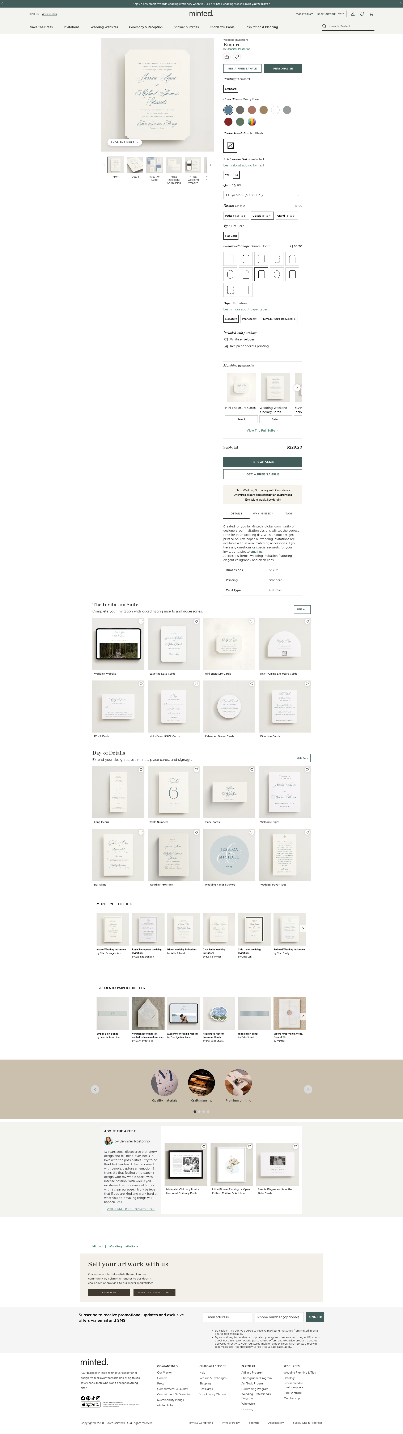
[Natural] (240, 110)
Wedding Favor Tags (273, 884)
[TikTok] (93, 1397)
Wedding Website (105, 673)
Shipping (205, 1383)
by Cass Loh (244, 956)
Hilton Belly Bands (248, 1033)
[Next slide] (210, 165)
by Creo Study (281, 953)
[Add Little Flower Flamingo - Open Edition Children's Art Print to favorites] (249, 1146)
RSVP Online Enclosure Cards (278, 673)
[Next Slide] (297, 387)
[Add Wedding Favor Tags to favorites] (307, 832)
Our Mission (165, 1372)
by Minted (279, 1040)
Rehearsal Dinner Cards (219, 736)
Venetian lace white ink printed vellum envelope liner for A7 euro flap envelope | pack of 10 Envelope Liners (147, 1035)
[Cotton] (275, 110)
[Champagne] (264, 110)
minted (34, 14)
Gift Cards (206, 1389)
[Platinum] (287, 110)
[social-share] (226, 56)
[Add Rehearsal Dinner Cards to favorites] (251, 683)
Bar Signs (100, 884)
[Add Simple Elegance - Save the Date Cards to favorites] (295, 1146)
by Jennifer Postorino (108, 1037)
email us (256, 551)
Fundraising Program (254, 1389)
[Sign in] (352, 13)
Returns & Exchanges (212, 1378)
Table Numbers (158, 822)
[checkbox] (241, 419)
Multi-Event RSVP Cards (164, 736)
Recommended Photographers (293, 1385)
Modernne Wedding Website (182, 1033)
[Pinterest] (88, 1397)
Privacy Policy (231, 1423)
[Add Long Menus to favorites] (141, 769)
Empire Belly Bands (107, 1033)
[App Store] (91, 1406)
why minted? (263, 513)
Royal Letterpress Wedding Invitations (147, 951)
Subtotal (230, 447)
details (236, 513)
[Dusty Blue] (228, 110)
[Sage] (240, 122)
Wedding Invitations (235, 39)
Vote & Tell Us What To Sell (154, 1292)
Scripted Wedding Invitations (289, 949)
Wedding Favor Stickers (220, 884)
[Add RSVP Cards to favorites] (141, 683)
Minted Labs (165, 1405)
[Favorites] (362, 13)
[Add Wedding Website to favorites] (141, 621)
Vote (341, 14)
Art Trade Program (253, 1383)
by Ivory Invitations (142, 1040)
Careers (162, 1378)
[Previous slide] (104, 165)
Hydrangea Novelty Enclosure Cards (213, 1035)
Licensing (247, 1409)
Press (160, 1383)
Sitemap (254, 1423)
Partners (248, 1366)
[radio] (230, 89)
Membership (292, 1398)
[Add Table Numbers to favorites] (196, 769)
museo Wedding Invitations (111, 949)
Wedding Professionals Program (256, 1396)
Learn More (109, 1292)
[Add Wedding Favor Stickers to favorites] (251, 832)
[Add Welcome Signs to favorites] (307, 769)
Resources (292, 1366)
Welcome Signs (269, 822)
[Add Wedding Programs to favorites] (196, 832)
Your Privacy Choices (212, 1394)
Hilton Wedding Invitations (181, 949)
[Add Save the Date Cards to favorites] (196, 621)
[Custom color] (252, 122)
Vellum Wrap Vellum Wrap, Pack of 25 (287, 1035)
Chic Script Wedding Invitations (214, 951)
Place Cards (212, 822)
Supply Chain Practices (307, 1423)
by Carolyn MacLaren (179, 1037)
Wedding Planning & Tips (300, 1372)
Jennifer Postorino (238, 49)
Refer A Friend (293, 1393)
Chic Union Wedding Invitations (249, 951)
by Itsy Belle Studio (213, 1040)
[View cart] (371, 13)
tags (289, 513)
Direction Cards (270, 736)
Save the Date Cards (162, 673)
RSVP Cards (101, 736)
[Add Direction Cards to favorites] (307, 683)
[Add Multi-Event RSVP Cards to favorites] (196, 683)
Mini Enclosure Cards (218, 673)
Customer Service (212, 1366)
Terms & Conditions (200, 1423)
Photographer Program (256, 1378)
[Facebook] (83, 1397)
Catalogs (289, 1378)
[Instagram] (98, 1397)
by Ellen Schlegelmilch (109, 953)
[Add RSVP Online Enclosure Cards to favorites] (307, 621)
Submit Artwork (326, 14)
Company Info (167, 1366)
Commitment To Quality (172, 1389)
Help (202, 1372)
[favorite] (236, 56)
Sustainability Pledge (170, 1400)
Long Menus (101, 822)
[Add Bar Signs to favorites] (141, 832)
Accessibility (276, 1423)
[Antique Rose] (252, 110)
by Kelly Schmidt (176, 953)
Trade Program (303, 14)
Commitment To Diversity (173, 1394)
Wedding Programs (161, 884)
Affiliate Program (252, 1372)
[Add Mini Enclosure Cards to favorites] (251, 621)
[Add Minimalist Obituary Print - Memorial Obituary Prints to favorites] (203, 1146)
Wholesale (248, 1403)
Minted (97, 1246)
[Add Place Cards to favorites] (251, 769)
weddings (49, 14)
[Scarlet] (228, 122)
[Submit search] (324, 26)
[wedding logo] (201, 13)
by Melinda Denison (143, 956)
